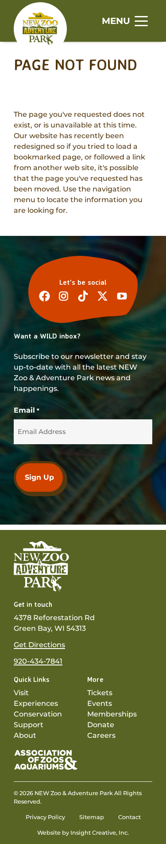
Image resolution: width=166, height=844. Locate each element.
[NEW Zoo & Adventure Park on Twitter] (102, 296)
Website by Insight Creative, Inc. (83, 832)
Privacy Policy (45, 817)
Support (28, 725)
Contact (129, 817)
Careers (101, 735)
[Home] (40, 28)
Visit (21, 693)
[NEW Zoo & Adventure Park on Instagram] (63, 296)
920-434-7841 (38, 661)
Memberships (112, 714)
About (25, 735)
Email (26, 410)
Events (99, 703)
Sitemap (91, 817)
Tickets (99, 693)
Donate (100, 725)
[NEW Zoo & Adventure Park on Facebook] (44, 296)
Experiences (36, 703)
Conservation (38, 714)
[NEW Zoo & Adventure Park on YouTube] (121, 296)
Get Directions (39, 645)
